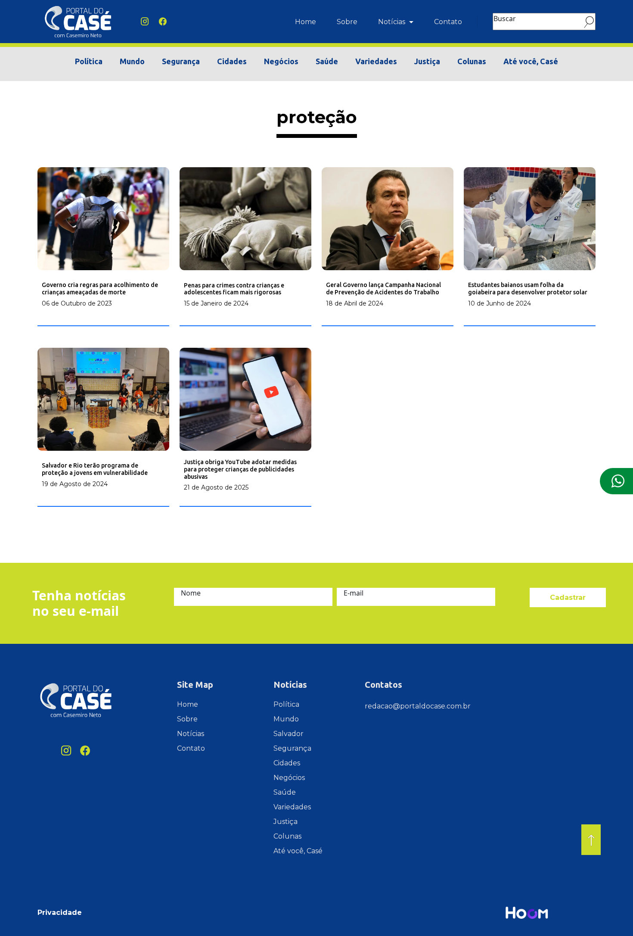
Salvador (288, 734)
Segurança (181, 61)
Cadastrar (568, 597)
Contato (448, 22)
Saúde (327, 61)
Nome (191, 593)
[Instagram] (144, 21)
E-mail (353, 593)
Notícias (392, 22)
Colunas (471, 61)
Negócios (281, 61)
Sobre (347, 22)
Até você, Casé (530, 61)
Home (305, 22)
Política (88, 61)
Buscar (504, 18)
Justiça (427, 61)
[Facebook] (163, 21)
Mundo (132, 61)
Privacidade (59, 912)
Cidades (232, 61)
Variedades (376, 61)
